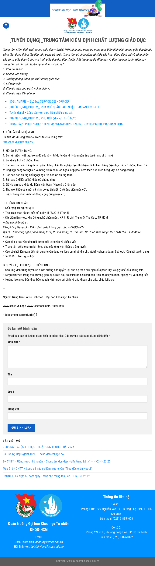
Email (11, 391)
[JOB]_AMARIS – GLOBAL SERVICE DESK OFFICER (39, 101)
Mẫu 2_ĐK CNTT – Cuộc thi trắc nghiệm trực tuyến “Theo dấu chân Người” (47, 468)
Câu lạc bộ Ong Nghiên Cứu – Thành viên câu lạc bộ (33, 454)
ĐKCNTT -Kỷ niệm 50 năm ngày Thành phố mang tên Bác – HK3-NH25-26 (46, 476)
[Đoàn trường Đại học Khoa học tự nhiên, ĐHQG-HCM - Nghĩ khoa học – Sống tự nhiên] (77, 25)
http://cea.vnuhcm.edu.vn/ (18, 142)
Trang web (13, 409)
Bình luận (14, 341)
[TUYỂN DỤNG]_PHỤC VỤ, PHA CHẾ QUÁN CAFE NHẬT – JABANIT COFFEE (54, 107)
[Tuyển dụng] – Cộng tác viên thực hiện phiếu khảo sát (41, 112)
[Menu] (6, 26)
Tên (10, 374)
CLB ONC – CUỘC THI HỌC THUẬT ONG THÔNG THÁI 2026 (38, 446)
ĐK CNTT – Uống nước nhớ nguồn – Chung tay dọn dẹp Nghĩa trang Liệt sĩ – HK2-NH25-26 (56, 461)
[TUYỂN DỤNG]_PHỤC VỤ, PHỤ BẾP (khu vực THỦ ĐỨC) (42, 118)
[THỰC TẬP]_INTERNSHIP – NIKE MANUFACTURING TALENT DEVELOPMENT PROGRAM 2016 (66, 124)
